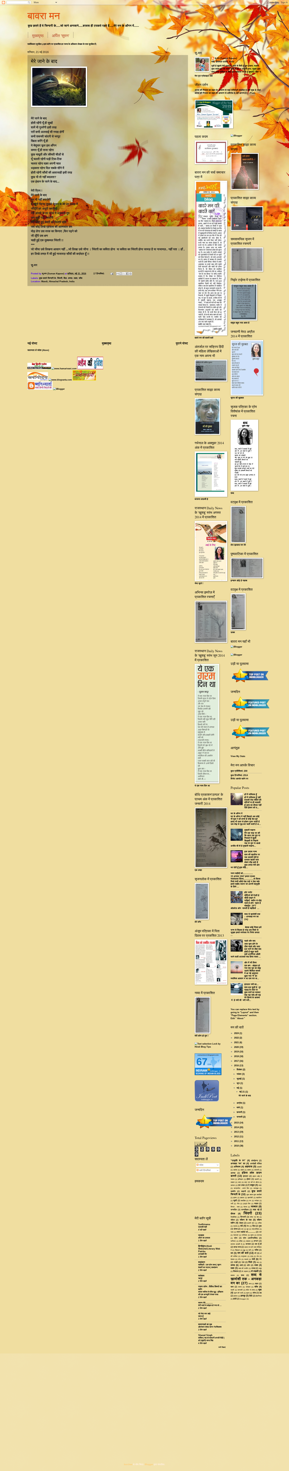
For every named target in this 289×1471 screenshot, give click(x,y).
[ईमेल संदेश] (111, 273)
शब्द (242, 1275)
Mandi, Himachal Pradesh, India (57, 281)
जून (238, 1083)
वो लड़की (254, 1271)
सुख (260, 1289)
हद (261, 1293)
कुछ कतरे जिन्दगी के (47, 278)
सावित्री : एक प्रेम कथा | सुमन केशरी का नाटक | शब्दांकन (209, 1266)
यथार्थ (246, 1259)
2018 (236, 1056)
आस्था (233, 1173)
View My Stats (238, 756)
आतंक (235, 1170)
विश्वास (235, 1271)
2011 (236, 1141)
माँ (255, 1253)
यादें (253, 1259)
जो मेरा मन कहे (204, 1313)
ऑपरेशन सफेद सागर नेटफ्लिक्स (209, 1327)
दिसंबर (240, 1069)
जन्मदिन (234, 1210)
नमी (260, 1232)
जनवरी (240, 1117)
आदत (242, 1170)
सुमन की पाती (238, 1293)
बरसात (248, 1244)
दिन (248, 1226)
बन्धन (256, 1241)
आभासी (256, 1170)
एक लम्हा (241, 1185)
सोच (254, 1293)
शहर (256, 1284)
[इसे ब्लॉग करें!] (121, 273)
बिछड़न (237, 1250)
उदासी (257, 1179)
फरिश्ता (233, 1241)
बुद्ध (244, 1250)
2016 (236, 1065)
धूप (248, 1229)
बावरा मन (43, 15)
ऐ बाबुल (251, 1185)
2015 (236, 1122)
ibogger (243, 1299)
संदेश (201, 1165)
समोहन (248, 1287)
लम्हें (241, 1265)
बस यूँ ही (258, 1244)
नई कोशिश (255, 1229)
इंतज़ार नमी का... (251, 984)
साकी (232, 1290)
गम (250, 1201)
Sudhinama (204, 1224)
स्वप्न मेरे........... (205, 1302)
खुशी (235, 1201)
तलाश (235, 1226)
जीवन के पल (246, 1220)
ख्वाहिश (243, 1201)
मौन (239, 1259)
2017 (236, 1061)
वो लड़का (245, 1271)
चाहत (256, 1204)
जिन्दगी (243, 1217)
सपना (240, 1287)
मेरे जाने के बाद (44, 61)
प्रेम (235, 1238)
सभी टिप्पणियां (205, 1170)
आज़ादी (259, 1167)
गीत (238, 1204)
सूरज (247, 1293)
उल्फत (233, 1185)
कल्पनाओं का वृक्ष (205, 1324)
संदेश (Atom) (43, 350)
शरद (250, 1284)
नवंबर (239, 1074)
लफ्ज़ (70, 278)
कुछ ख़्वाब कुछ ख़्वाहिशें (254, 1194)
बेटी (250, 1250)
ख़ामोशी (250, 1197)
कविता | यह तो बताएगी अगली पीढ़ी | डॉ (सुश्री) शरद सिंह (211, 1339)
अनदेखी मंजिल (256, 1164)
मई (238, 1088)
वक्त (256, 1265)
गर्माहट (257, 1201)
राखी (236, 1262)
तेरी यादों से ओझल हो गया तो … (210, 1305)
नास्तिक (244, 1235)
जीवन (233, 1220)
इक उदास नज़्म (250, 851)
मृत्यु (251, 1256)
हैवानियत (259, 1296)
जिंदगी (59, 278)
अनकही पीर (202, 1254)
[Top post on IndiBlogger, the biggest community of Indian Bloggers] (214, 1129)
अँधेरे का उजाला (204, 1238)
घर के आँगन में (236, 813)
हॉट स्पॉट (248, 892)
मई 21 (242, 1092)
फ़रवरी (240, 1112)
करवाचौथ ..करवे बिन (241, 1188)
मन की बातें (242, 1252)
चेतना (245, 1207)
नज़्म (232, 1232)
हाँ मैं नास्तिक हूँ (250, 794)
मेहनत (232, 1259)
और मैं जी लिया (250, 962)
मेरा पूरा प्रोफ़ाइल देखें (204, 76)
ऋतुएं (200, 1278)
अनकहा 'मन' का (238, 1163)
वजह (253, 1268)
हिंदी (250, 1296)
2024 (236, 1033)
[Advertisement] (107, 313)
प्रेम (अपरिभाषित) (250, 1238)
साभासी (240, 1290)
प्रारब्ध (259, 1235)
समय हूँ (200, 1316)
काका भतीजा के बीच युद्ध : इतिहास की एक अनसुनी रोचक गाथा (210, 1293)
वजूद (260, 1268)
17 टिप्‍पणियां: (99, 273)
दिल (65, 278)
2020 (236, 1047)
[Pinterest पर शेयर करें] (130, 273)
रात (243, 1262)
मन (232, 1253)
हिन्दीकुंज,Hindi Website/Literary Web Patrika (209, 1249)
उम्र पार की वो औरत (251, 1182)
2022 (236, 1038)
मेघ (258, 1256)
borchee (128, 1464)
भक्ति (256, 1250)
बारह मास (237, 1247)
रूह (258, 1262)
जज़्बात (254, 1206)
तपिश (260, 1223)
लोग (248, 1265)
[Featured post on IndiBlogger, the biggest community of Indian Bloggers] (250, 711)
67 (201, 1061)
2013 (236, 1132)
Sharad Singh (205, 1335)
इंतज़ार (245, 1176)
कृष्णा (235, 1197)
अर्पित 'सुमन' (60, 35)
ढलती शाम (250, 1223)
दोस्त (235, 1229)
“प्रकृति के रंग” (238, 1160)
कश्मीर (233, 1191)
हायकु (243, 1295)
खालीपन (259, 1197)
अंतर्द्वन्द (254, 1161)
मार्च (238, 1107)
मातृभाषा (244, 1256)
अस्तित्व (237, 1166)
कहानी (243, 1191)
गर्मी (232, 1204)
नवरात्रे (235, 1235)
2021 (236, 1042)
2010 (236, 1146)
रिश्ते (250, 1262)
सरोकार (201, 1275)
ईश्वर (249, 1179)
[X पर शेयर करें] (124, 273)
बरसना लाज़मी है (236, 1244)
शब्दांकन (201, 1262)
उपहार (233, 1182)
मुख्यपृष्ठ (38, 35)
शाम (232, 1287)
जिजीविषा (234, 1217)
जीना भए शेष (254, 1217)
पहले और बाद (249, 941)
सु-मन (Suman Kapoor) (226, 58)
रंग (260, 1259)
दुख (260, 1226)
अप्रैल (240, 1103)
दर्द (241, 1226)
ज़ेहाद (241, 1223)
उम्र (239, 1182)
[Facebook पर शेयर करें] (127, 273)
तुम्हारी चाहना (249, 830)
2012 (236, 1136)
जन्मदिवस (245, 1210)
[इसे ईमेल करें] (117, 273)
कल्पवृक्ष (256, 1188)
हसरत (235, 1296)
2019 (236, 1051)
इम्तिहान (240, 1179)
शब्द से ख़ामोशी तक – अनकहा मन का (246, 1279)
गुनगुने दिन (246, 1204)
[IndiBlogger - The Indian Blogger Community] (207, 1101)
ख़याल (242, 1197)
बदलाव (248, 1241)
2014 (236, 1127)
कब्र (260, 1185)
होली (234, 1299)
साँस (80, 278)
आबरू (249, 1170)
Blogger (149, 1464)
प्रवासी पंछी (202, 1227)
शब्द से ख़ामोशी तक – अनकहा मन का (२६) (252, 916)
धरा (242, 1229)
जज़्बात (201, 1235)
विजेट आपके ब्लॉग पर (239, 778)
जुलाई (239, 1078)
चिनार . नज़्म (235, 1207)
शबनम (233, 1275)
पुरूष (252, 1235)
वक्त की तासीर (243, 1268)
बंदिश (241, 1241)
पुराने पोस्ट (182, 343)
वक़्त (75, 278)
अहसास (248, 1166)
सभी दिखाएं (222, 1347)
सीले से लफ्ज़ (250, 1290)
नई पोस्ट (32, 343)
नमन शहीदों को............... (242, 873)
